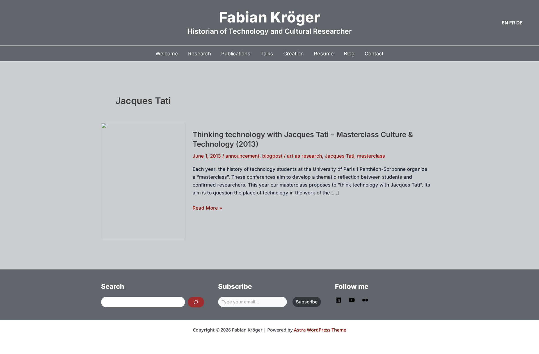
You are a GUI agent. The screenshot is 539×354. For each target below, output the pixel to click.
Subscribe (307, 302)
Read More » (207, 208)
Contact (374, 53)
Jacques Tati (339, 156)
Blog (349, 53)
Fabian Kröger (269, 17)
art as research (304, 156)
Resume (324, 53)
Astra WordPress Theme (320, 330)
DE (519, 23)
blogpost (272, 156)
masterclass (371, 156)
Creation (293, 53)
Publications (235, 53)
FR (512, 23)
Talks (267, 53)
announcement (242, 156)
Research (199, 53)
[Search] (196, 302)
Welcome (167, 53)
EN (505, 23)
